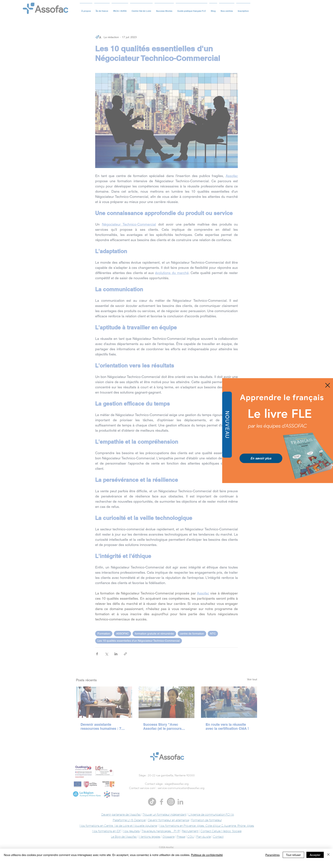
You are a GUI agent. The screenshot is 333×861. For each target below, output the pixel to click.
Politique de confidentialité (207, 855)
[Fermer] (328, 855)
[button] (327, 385)
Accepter (315, 855)
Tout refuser (293, 855)
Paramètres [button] (272, 855)
